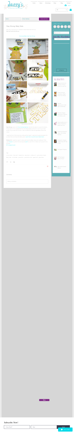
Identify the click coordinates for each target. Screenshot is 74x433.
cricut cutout (9, 155)
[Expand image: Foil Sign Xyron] (38, 91)
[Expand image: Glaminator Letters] (38, 113)
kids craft (15, 155)
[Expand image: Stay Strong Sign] (38, 70)
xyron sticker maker (41, 155)
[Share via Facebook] (7, 162)
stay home (27, 155)
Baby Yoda (8, 157)
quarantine (20, 157)
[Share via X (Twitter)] (10, 162)
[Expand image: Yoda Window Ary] (16, 70)
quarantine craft (28, 157)
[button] (71, 9)
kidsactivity (21, 155)
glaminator (41, 157)
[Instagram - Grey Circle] (69, 26)
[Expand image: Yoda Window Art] (16, 49)
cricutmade (14, 157)
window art (33, 155)
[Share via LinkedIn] (14, 162)
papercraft (35, 157)
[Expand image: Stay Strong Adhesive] (16, 91)
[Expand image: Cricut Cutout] (16, 113)
